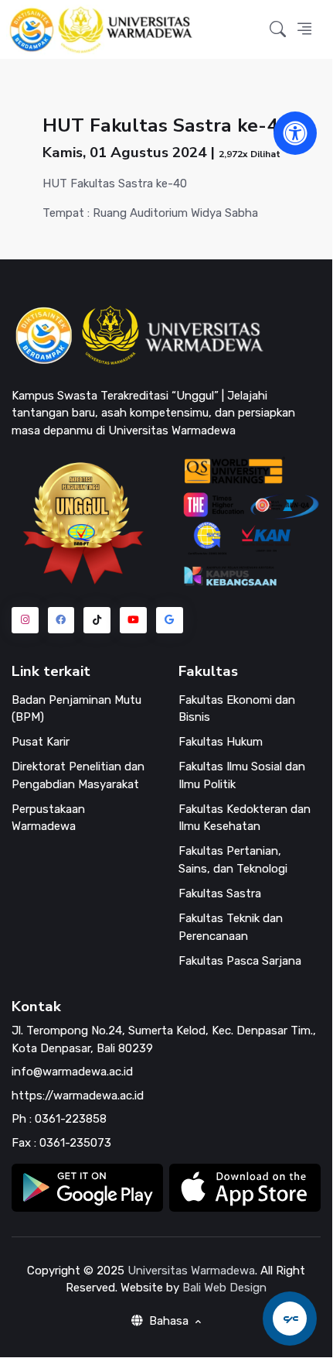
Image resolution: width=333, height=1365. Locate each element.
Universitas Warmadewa (191, 1271)
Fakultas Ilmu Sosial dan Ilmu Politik (241, 775)
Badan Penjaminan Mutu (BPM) (76, 709)
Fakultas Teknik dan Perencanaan (230, 927)
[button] (277, 29)
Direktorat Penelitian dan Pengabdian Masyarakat (78, 775)
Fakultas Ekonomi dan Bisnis (236, 709)
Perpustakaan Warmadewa (48, 818)
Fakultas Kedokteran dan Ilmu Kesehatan (244, 818)
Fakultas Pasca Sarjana (239, 961)
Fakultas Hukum (220, 742)
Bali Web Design (224, 1288)
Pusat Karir (41, 742)
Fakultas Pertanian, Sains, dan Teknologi (232, 860)
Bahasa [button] (169, 1321)
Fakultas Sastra (219, 893)
